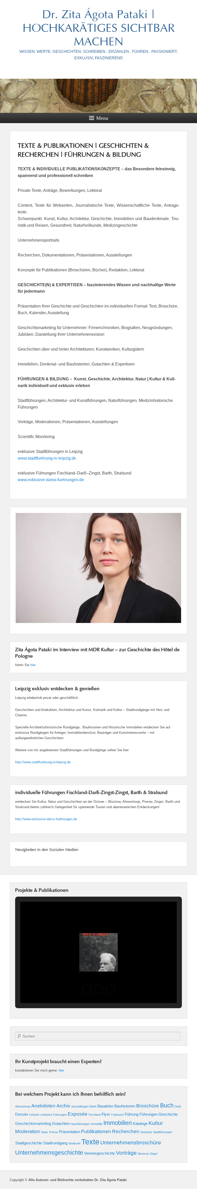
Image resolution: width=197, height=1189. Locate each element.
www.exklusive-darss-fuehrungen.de (51, 480)
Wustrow (143, 1153)
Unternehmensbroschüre (130, 1143)
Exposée (77, 1114)
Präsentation (69, 1131)
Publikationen (96, 1131)
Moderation (27, 1131)
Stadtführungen (162, 1132)
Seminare (146, 1132)
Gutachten (61, 1123)
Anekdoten (43, 1105)
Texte (90, 1141)
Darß (178, 1106)
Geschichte (168, 1114)
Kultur (156, 1123)
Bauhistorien (124, 1106)
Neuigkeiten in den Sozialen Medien (46, 850)
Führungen (148, 1114)
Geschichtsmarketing (33, 1123)
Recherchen (125, 1131)
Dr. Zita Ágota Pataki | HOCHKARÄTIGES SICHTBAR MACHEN (99, 28)
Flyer (106, 1114)
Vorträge (126, 1153)
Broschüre (147, 1105)
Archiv (63, 1105)
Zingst (153, 1153)
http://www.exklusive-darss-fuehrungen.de (46, 819)
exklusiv (34, 1114)
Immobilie (96, 1123)
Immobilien (117, 1122)
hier (33, 665)
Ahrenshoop (22, 1106)
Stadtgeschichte (28, 1143)
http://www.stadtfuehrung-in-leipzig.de (43, 762)
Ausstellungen (80, 1106)
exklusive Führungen (54, 1114)
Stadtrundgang (55, 1143)
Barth (93, 1106)
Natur (44, 1132)
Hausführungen (80, 1123)
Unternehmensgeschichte (49, 1152)
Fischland (94, 1114)
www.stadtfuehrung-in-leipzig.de (47, 458)
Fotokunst (117, 1114)
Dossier (21, 1114)
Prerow (53, 1132)
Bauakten (105, 1106)
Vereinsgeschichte (99, 1153)
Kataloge (140, 1123)
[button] (86, 989)
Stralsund (74, 1143)
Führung (132, 1114)
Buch (167, 1105)
